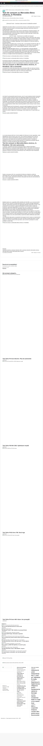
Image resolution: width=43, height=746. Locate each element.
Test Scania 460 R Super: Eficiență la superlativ (12, 633)
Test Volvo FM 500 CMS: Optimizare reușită (16, 445)
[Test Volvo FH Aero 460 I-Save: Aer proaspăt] (21, 535)
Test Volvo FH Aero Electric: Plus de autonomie (17, 358)
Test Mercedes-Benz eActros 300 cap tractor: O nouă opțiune (15, 641)
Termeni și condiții (6, 686)
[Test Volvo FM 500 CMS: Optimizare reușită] (21, 361)
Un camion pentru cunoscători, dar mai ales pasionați (14, 652)
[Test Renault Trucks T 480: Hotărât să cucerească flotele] (6, 628)
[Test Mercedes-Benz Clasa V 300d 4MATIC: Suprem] (10, 647)
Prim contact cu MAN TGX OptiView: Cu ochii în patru (14, 644)
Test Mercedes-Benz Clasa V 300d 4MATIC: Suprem (13, 648)
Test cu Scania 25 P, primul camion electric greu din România (15, 637)
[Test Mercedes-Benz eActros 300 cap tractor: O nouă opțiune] (13, 639)
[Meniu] (1, 3)
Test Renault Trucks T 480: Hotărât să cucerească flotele (14, 630)
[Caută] (41, 3)
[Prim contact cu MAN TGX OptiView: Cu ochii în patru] (11, 643)
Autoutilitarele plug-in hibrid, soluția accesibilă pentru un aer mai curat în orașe (21, 688)
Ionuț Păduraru (5, 16)
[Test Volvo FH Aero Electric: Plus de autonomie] (21, 274)
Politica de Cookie (6, 690)
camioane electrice (7, 250)
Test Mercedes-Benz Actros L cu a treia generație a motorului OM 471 (21, 48)
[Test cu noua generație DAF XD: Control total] (10, 625)
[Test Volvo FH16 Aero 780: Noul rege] (21, 448)
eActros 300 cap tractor (17, 219)
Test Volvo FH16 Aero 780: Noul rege (14, 532)
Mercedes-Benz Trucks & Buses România (15, 37)
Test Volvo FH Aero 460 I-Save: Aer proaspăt (16, 619)
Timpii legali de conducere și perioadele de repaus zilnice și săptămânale (20, 676)
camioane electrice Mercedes (28, 250)
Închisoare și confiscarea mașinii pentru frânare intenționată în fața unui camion (21, 702)
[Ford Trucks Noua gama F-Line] (22, 0)
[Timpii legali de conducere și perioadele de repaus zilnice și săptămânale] (21, 672)
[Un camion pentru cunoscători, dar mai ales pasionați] (14, 650)
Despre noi (4, 685)
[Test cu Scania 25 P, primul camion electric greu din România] (13, 636)
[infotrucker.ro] (6, 3)
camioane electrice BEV (16, 250)
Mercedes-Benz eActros (18, 251)
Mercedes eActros (9, 251)
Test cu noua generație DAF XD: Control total (12, 626)
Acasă (4, 9)
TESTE (7, 9)
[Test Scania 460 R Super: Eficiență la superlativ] (10, 632)
